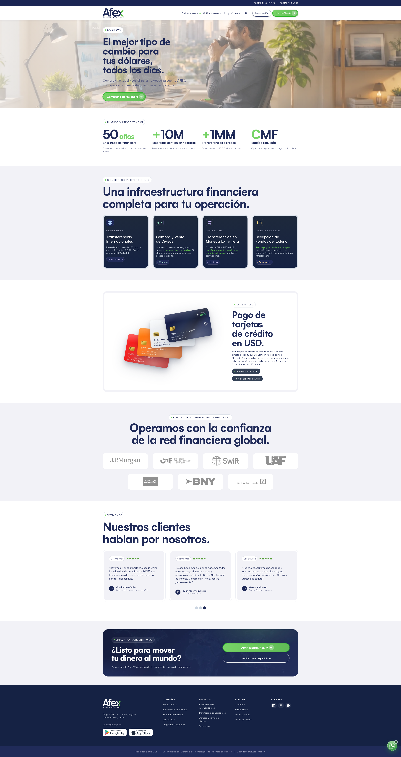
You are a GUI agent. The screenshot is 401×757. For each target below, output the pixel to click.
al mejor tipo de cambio (178, 250)
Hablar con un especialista (256, 658)
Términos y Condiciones (175, 709)
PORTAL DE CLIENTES (264, 3)
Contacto (236, 13)
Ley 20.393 (169, 719)
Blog (226, 13)
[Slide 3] (204, 607)
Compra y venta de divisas (209, 719)
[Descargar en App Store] (141, 732)
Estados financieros (173, 714)
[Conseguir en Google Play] (115, 732)
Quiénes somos (211, 13)
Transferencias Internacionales (207, 706)
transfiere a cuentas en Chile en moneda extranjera (222, 251)
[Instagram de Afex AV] (281, 705)
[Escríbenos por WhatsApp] (392, 746)
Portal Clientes (242, 714)
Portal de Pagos (243, 719)
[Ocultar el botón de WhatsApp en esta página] (396, 742)
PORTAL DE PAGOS (289, 3)
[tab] (193, 99)
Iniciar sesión (261, 13)
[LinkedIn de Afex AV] (274, 705)
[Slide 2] (200, 607)
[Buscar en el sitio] (246, 13)
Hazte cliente (241, 709)
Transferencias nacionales (212, 712)
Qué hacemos (189, 13)
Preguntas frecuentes (174, 724)
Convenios (204, 726)
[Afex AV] (113, 13)
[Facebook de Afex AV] (288, 705)
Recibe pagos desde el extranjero (273, 247)
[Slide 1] (196, 607)
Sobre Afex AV (170, 704)
